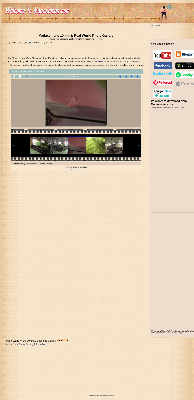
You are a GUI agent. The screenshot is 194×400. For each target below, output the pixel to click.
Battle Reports (37, 18)
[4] (78, 169)
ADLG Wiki (60, 18)
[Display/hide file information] (20, 76)
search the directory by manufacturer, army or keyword (113, 61)
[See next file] (132, 76)
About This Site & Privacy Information (26, 344)
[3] (76, 169)
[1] (71, 169)
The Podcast (129, 18)
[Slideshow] (26, 76)
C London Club (80, 18)
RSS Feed (156, 25)
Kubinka (41, 72)
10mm (138, 18)
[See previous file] (126, 76)
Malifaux (69, 18)
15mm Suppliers (107, 18)
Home (6, 18)
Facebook (119, 18)
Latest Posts (15, 18)
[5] (81, 169)
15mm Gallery (93, 18)
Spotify (182, 107)
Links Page (26, 18)
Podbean (167, 107)
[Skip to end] (138, 76)
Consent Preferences (150, 18)
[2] (73, 169)
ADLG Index (50, 18)
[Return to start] (120, 76)
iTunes (174, 107)
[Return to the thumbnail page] (14, 76)
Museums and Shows (27, 72)
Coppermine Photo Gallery (105, 395)
